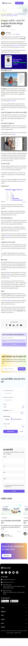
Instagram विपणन (16, 45)
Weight (5, 404)
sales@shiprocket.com (8, 582)
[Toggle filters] (25, 10)
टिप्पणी (4, 457)
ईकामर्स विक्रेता (9, 300)
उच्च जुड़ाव (14, 134)
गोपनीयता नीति (9, 630)
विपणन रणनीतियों (12, 101)
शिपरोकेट (18, 34)
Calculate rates (10, 431)
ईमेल (4, 472)
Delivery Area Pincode (8, 397)
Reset (21, 431)
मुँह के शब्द (20, 181)
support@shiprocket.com (9, 579)
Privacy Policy (17, 340)
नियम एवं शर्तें (3, 630)
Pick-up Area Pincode (8, 390)
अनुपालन (14, 630)
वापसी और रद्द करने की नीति (22, 630)
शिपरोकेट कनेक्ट (4, 517)
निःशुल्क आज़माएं (19, 3)
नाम (4, 466)
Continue (14, 344)
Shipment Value (6, 423)
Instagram (7, 235)
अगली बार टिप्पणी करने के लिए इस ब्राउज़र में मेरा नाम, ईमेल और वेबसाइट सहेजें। (14, 486)
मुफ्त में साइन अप (7, 555)
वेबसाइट (4, 478)
